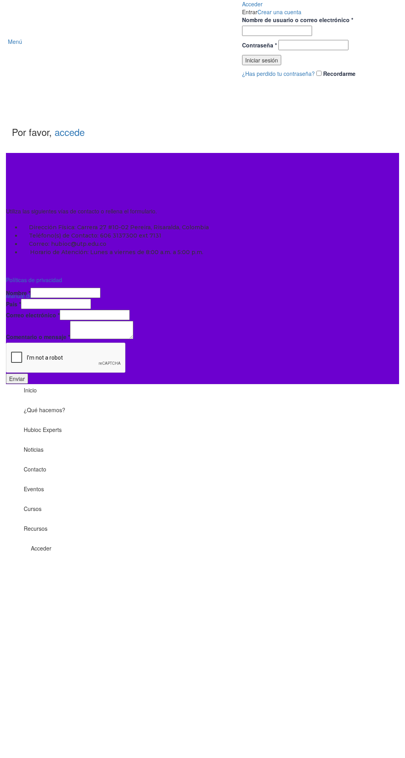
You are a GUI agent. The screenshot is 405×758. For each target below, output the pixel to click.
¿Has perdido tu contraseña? (278, 73)
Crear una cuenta (279, 12)
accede (70, 132)
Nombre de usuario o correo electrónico (297, 20)
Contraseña (259, 45)
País (13, 304)
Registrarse (46, 742)
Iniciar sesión (261, 60)
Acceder (41, 548)
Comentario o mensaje (38, 337)
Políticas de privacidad (34, 280)
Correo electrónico (33, 315)
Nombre (18, 293)
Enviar (17, 379)
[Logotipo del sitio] (202, 41)
